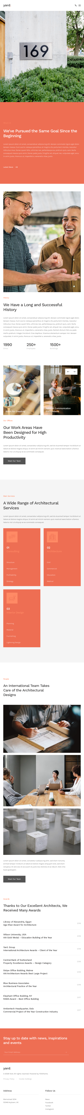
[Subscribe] (66, 1052)
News (47, 1099)
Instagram (49, 1109)
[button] (80, 5)
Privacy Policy (8, 1079)
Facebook (49, 1103)
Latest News (8, 167)
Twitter (48, 1106)
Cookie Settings (25, 1079)
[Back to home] (7, 5)
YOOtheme (43, 1074)
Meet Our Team (14, 461)
